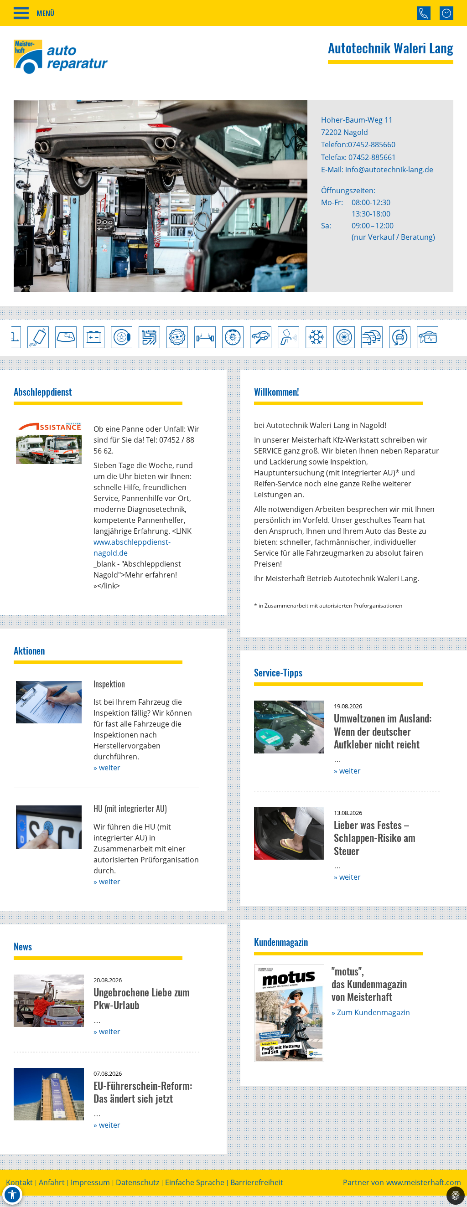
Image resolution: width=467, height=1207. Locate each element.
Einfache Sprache (194, 1182)
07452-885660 (371, 144)
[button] (36, 196)
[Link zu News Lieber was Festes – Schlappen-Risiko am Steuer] (289, 833)
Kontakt (19, 1182)
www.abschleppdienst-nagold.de (132, 547)
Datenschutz (137, 1182)
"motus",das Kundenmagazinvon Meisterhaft (369, 984)
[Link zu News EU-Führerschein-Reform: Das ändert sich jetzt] (49, 1094)
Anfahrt (52, 1182)
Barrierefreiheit (256, 1182)
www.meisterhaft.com (423, 1182)
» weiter (106, 768)
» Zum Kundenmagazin (371, 1012)
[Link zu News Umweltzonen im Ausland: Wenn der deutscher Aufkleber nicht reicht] (289, 727)
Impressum (90, 1182)
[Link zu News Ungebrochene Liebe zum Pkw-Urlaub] (49, 1001)
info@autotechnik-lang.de (389, 170)
